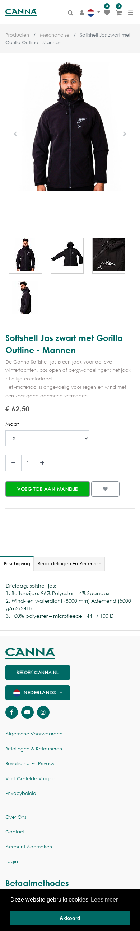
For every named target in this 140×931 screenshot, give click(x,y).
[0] (107, 13)
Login (11, 862)
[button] (15, 134)
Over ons (15, 817)
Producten (17, 35)
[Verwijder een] (13, 463)
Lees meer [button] (104, 900)
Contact (14, 832)
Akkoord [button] (70, 918)
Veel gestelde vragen (30, 779)
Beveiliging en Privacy (30, 764)
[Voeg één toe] (42, 463)
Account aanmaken (28, 847)
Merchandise (54, 35)
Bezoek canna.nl (38, 672)
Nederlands (39, 692)
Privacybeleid (20, 793)
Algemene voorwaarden (33, 734)
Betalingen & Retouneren (33, 749)
